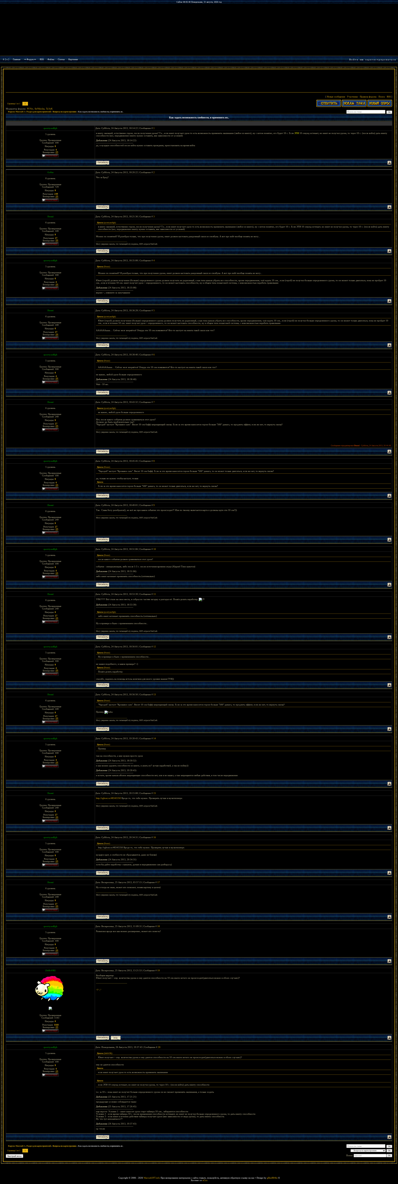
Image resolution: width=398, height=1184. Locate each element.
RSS (42, 59)
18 (158, 926)
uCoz (205, 1180)
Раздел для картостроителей (39, 112)
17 (158, 882)
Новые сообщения (336, 96)
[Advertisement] (199, 81)
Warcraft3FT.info (152, 1178)
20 (159, 1047)
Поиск (382, 96)
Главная (16, 59)
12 (154, 646)
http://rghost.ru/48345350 (108, 798)
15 (154, 793)
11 (154, 594)
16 (154, 837)
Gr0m (50, 172)
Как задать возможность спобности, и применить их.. (101, 112)
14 (154, 738)
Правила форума (368, 96)
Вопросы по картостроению (64, 112)
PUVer (30, 108)
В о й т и (353, 59)
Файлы (50, 59)
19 (158, 970)
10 (154, 549)
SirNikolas (40, 108)
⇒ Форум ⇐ (30, 59)
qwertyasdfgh (50, 128)
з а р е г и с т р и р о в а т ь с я (380, 59)
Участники (352, 96)
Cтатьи (61, 59)
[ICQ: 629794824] (115, 1038)
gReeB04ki (272, 1178)
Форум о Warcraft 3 (16, 112)
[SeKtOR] (50, 970)
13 (154, 694)
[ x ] (7, 59)
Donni (50, 216)
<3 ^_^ (98, 990)
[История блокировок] (57, 152)
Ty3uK (49, 108)
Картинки (73, 59)
